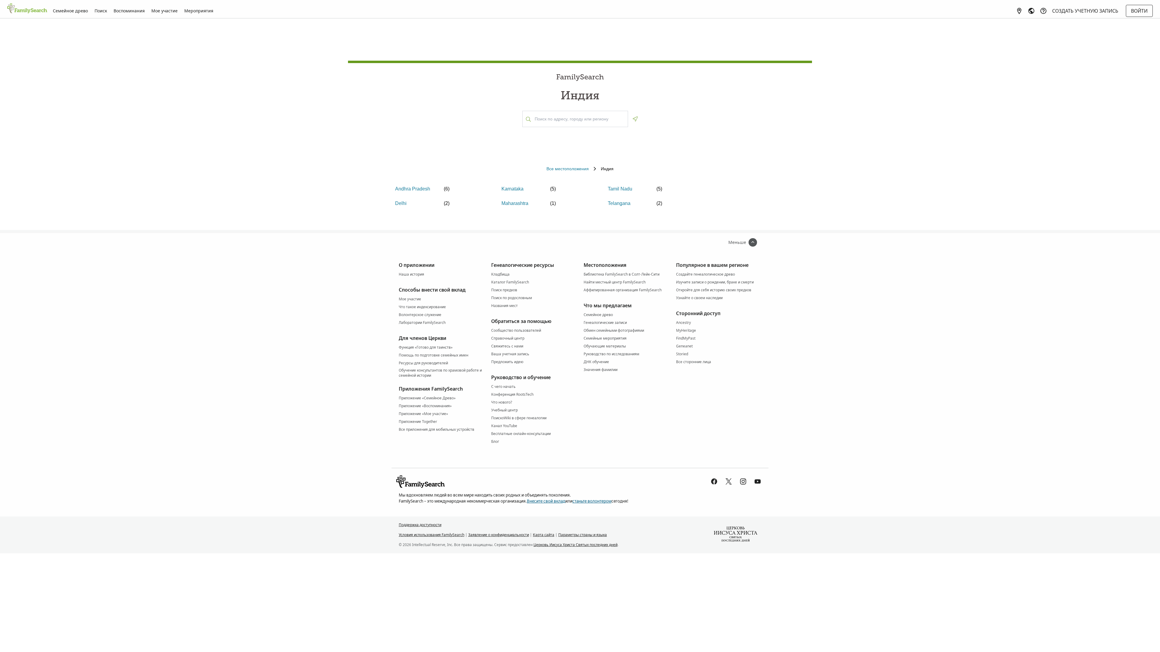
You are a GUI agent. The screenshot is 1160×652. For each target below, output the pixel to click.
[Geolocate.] (635, 119)
